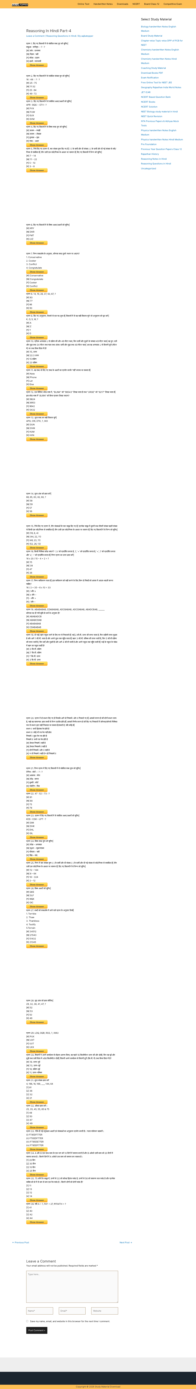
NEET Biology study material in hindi (159, 111)
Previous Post (20, 1242)
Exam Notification (150, 77)
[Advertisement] (72, 196)
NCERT (136, 4)
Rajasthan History (150, 154)
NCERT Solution (149, 106)
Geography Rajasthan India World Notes (161, 87)
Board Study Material (151, 35)
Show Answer (37, 65)
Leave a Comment (35, 36)
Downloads (122, 4)
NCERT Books (148, 101)
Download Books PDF (152, 73)
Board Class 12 (151, 4)
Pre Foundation (149, 144)
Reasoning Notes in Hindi (154, 159)
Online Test (83, 4)
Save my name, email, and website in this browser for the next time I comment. (70, 1321)
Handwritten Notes (103, 4)
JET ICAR (146, 92)
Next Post (126, 1242)
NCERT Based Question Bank (156, 97)
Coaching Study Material (153, 68)
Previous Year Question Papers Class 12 (161, 149)
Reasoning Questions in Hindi (61, 36)
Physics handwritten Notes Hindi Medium (162, 139)
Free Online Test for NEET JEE (156, 82)
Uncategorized (148, 168)
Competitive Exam (173, 4)
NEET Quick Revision (151, 116)
